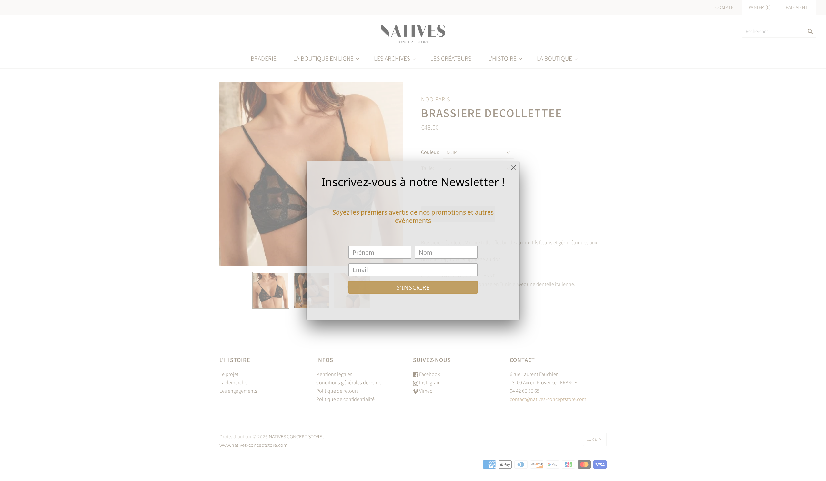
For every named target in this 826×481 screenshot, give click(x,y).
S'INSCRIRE (413, 287)
